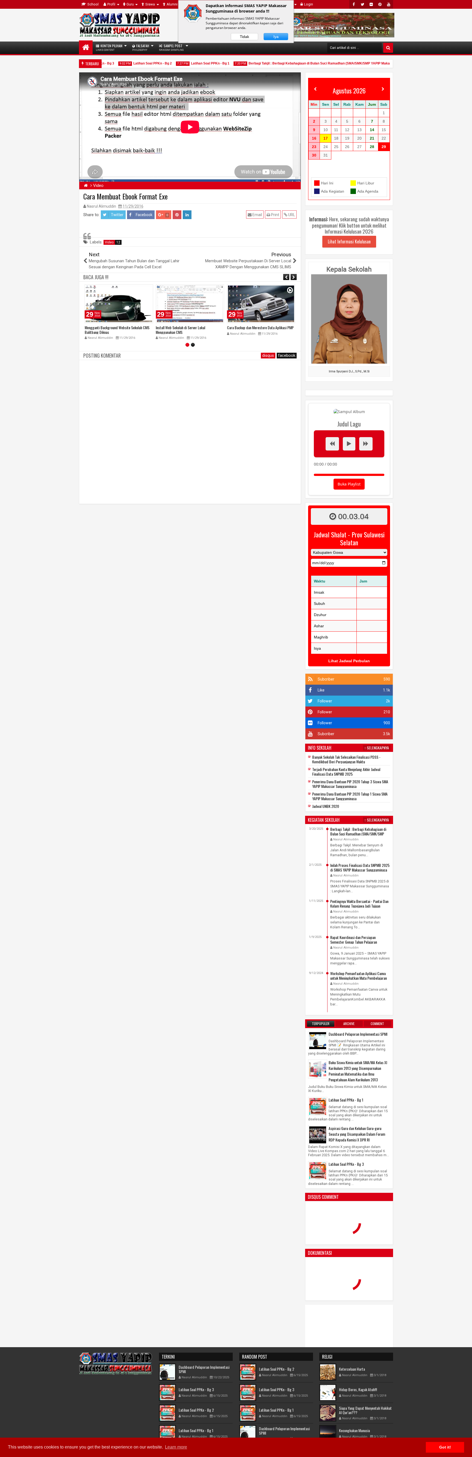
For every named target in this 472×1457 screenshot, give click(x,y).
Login (308, 4)
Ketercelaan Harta (352, 1369)
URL (291, 215)
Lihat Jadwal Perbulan (349, 661)
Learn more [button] (176, 1447)
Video (112, 242)
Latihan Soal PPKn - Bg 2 (140, 63)
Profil (111, 4)
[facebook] (353, 4)
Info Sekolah (319, 747)
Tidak (244, 36)
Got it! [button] (445, 1447)
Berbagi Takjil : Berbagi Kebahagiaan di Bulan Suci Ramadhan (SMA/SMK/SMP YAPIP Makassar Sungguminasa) (322, 63)
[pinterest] (380, 4)
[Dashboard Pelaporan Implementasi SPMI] (317, 1040)
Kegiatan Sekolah (324, 820)
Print (274, 215)
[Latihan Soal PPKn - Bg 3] (317, 1170)
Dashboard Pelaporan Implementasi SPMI (358, 1034)
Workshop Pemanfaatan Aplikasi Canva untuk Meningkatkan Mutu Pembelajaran (358, 975)
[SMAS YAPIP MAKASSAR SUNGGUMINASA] (86, 47)
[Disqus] (190, 431)
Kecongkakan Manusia (354, 1430)
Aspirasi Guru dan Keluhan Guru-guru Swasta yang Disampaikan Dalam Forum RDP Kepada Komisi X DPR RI (357, 1134)
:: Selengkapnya (376, 747)
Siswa (150, 4)
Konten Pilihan (109, 47)
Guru (130, 4)
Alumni (172, 4)
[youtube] (388, 4)
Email (257, 215)
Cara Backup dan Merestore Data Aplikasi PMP (189, 327)
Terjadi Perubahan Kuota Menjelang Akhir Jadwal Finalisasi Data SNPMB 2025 (346, 771)
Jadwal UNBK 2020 (325, 806)
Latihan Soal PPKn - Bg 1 (197, 63)
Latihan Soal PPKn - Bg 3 (346, 1164)
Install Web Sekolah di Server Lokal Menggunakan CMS (109, 330)
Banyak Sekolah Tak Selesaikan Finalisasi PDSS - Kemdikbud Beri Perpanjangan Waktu (346, 759)
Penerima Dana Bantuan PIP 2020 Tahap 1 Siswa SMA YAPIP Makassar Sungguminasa (350, 796)
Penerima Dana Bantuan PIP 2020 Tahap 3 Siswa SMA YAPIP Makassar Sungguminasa (350, 784)
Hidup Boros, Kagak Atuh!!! (358, 1389)
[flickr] (371, 4)
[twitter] (362, 4)
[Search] (388, 48)
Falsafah (140, 47)
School (93, 4)
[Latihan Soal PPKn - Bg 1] (317, 1106)
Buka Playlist (349, 484)
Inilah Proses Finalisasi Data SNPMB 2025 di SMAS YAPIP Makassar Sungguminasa (360, 867)
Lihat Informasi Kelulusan (349, 241)
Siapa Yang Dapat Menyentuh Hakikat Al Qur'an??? (365, 1410)
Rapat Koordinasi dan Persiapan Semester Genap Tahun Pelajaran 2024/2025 (353, 941)
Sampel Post (171, 47)
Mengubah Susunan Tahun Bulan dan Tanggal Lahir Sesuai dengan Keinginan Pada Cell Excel (259, 330)
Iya (276, 36)
